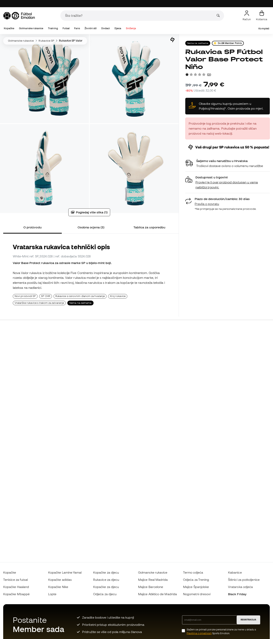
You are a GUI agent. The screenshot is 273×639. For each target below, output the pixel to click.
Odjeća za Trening (196, 579)
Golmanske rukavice (31, 28)
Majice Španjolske (196, 587)
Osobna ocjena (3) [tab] (91, 227)
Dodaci (105, 28)
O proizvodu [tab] (32, 227)
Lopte (52, 594)
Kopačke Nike (58, 587)
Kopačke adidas (60, 579)
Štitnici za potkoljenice (244, 579)
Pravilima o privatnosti (199, 633)
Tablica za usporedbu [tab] (149, 227)
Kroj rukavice (118, 296)
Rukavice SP (46, 40)
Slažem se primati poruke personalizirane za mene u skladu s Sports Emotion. (221, 631)
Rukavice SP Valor (70, 40)
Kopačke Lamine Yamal (65, 572)
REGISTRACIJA (248, 619)
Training (53, 28)
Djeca (118, 28)
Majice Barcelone (150, 587)
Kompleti (263, 28)
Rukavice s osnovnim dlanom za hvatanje (80, 296)
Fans (77, 28)
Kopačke (9, 28)
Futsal (66, 28)
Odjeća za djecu (105, 594)
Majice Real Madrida (153, 579)
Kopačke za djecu (106, 572)
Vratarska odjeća (240, 587)
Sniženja (131, 28)
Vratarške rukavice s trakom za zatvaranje (39, 302)
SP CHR (45, 296)
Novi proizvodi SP (25, 296)
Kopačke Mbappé (16, 594)
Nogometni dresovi (196, 594)
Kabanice (235, 572)
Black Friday (237, 594)
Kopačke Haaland (16, 587)
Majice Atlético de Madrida (157, 594)
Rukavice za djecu (106, 579)
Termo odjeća (193, 572)
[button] (227, 182)
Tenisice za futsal (15, 579)
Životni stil (91, 28)
